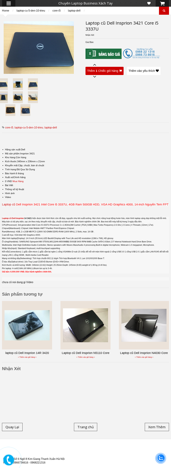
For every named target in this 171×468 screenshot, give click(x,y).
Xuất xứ (9, 177)
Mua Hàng (18, 181)
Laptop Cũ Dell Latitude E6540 (27, 454)
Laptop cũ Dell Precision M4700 (146, 452)
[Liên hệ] (9, 462)
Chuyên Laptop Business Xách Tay (85, 3)
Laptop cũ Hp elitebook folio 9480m (58, 452)
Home (5, 10)
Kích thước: (11, 161)
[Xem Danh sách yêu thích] (149, 3)
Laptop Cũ (114, 450)
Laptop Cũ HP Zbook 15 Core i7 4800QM (73, 454)
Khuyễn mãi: (11, 165)
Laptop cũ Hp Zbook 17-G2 (115, 454)
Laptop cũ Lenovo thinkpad (85, 450)
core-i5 (56, 10)
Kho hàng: (10, 157)
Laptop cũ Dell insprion (13, 218)
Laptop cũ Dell (53, 450)
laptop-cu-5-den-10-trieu (31, 10)
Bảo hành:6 (11, 173)
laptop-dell (74, 10)
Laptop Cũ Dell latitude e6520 (74, 456)
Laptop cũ (8, 204)
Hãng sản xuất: (13, 149)
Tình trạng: (11, 169)
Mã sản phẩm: (12, 153)
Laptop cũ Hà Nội (137, 450)
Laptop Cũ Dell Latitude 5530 (33, 456)
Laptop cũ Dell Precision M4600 (103, 452)
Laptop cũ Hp (30, 450)
